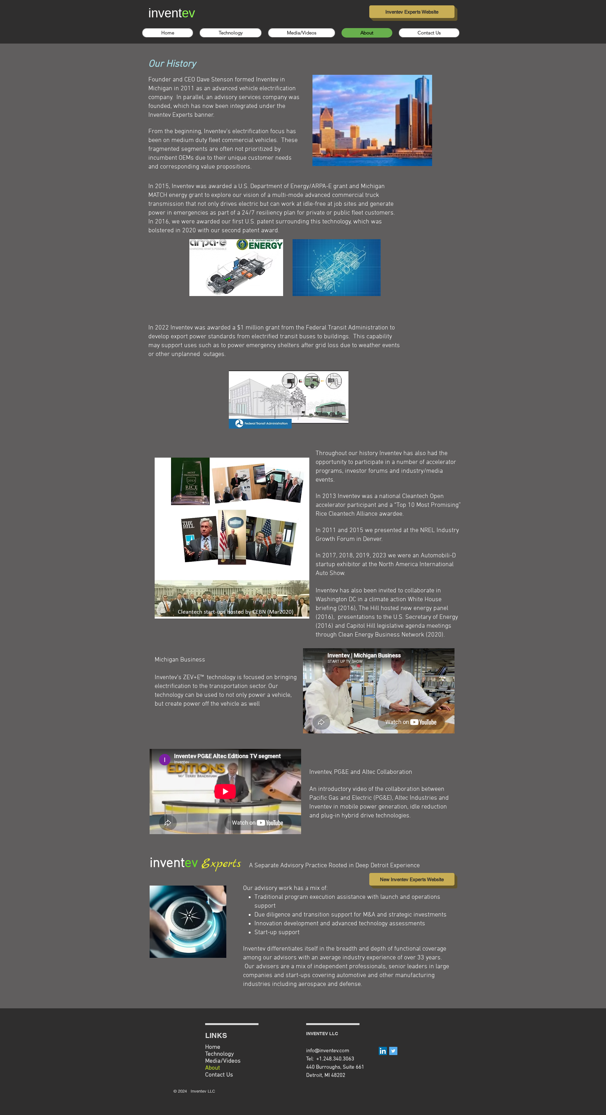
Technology (219, 1054)
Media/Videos (223, 1061)
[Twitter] (393, 1051)
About (212, 1068)
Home (212, 1047)
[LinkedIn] (383, 1051)
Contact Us (219, 1075)
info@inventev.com (327, 1051)
